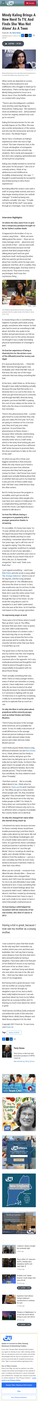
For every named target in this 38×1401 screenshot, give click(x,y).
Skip (19, 1391)
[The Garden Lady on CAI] (19, 1114)
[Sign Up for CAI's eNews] (19, 1152)
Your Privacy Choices (19, 1397)
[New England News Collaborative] (19, 1190)
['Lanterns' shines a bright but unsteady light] (9, 1249)
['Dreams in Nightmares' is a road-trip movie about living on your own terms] (9, 1315)
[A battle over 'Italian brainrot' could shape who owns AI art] (9, 1279)
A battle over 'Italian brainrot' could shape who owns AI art (26, 1278)
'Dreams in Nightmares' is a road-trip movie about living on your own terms (26, 1314)
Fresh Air (9, 1027)
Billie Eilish (6, 573)
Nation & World (14, 1032)
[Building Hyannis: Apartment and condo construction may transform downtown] (19, 1223)
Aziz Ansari (30, 751)
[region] (19, 1367)
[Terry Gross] (7, 1051)
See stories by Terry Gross (24, 1061)
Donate (31, 3)
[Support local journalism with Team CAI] (19, 1083)
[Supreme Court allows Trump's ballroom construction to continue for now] (9, 1299)
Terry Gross (16, 33)
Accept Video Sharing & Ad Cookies (19, 1385)
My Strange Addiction (12, 576)
